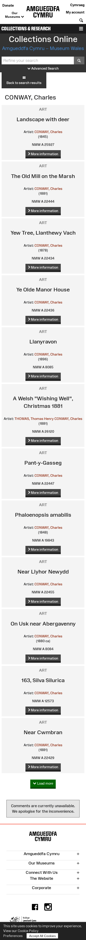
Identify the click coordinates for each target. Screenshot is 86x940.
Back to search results (24, 83)
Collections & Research (26, 29)
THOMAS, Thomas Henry (34, 419)
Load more (44, 783)
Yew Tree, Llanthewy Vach (43, 233)
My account (75, 12)
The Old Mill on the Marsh (43, 176)
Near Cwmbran (43, 732)
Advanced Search (45, 68)
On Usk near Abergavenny (43, 624)
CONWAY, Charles (48, 132)
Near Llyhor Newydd (43, 571)
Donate (8, 5)
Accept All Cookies (42, 936)
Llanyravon (43, 341)
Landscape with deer (43, 119)
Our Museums (13, 14)
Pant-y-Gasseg (43, 463)
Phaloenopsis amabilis (43, 515)
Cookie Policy (28, 931)
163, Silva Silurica (43, 680)
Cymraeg (77, 5)
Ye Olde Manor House (43, 289)
